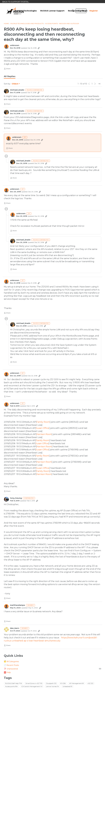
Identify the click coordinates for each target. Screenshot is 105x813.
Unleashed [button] (67, 686)
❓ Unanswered (52, 669)
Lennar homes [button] (52, 686)
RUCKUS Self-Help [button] (13, 683)
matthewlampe (17, 605)
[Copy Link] (38, 48)
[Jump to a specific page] (99, 84)
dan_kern (14, 628)
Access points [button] (11, 686)
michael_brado (17, 90)
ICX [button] (63, 683)
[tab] (9, 76)
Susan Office (42, 428)
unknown (14, 45)
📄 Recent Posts (11, 665)
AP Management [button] (76, 683)
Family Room (43, 422)
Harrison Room (44, 434)
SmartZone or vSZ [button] (33, 683)
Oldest (15, 84)
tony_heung (16, 498)
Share (7, 69)
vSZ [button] (90, 683)
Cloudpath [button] (51, 683)
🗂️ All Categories (11, 661)
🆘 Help (7, 672)
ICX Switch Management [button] (31, 686)
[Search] (73, 10)
